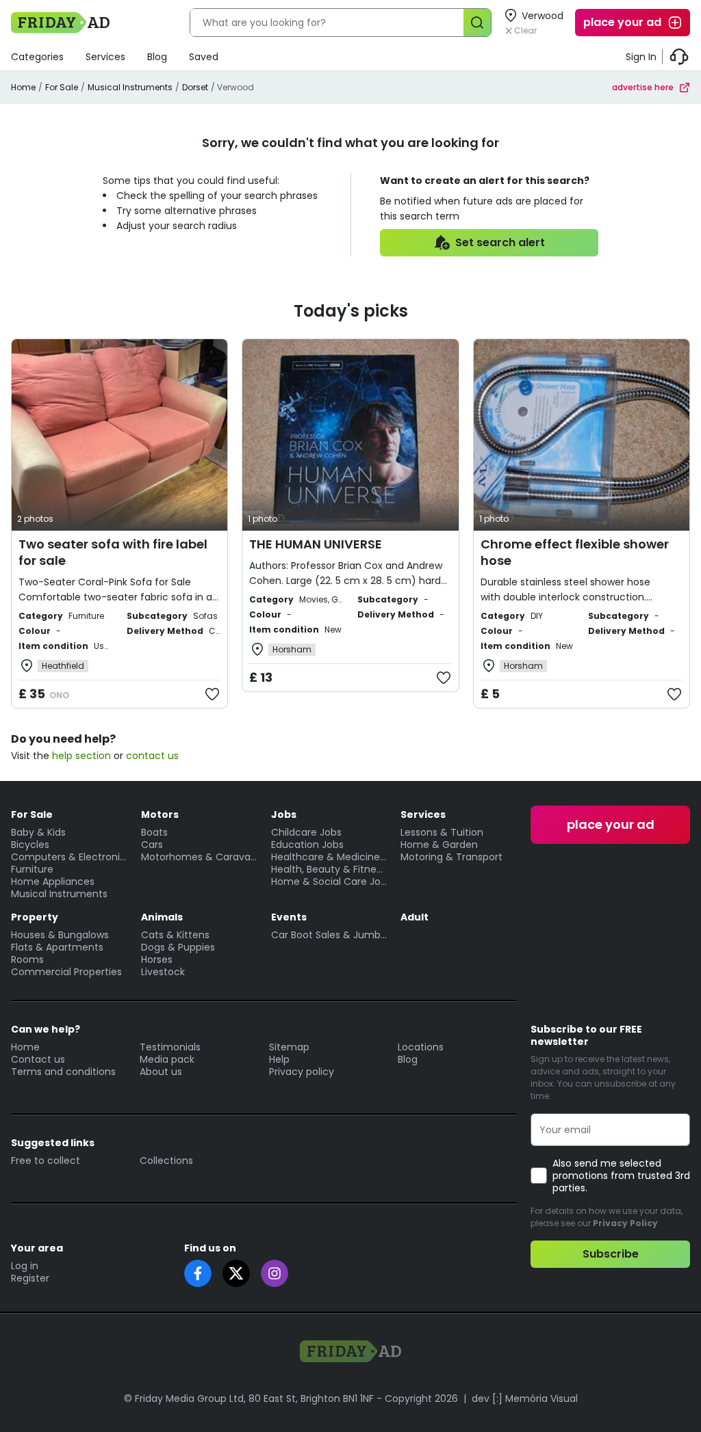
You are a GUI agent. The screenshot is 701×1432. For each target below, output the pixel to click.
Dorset (195, 87)
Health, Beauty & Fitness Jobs (329, 869)
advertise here (643, 87)
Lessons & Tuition (441, 832)
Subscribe (611, 1254)
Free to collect (45, 1160)
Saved (203, 57)
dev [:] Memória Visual (525, 1398)
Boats (154, 832)
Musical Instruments (130, 87)
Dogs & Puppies (178, 947)
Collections (166, 1160)
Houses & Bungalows (60, 935)
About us (161, 1071)
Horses (157, 959)
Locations (421, 1047)
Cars (152, 844)
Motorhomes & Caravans (199, 857)
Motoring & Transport (451, 857)
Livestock (163, 972)
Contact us (38, 1059)
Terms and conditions (63, 1071)
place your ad (622, 22)
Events (289, 917)
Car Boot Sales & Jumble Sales (329, 935)
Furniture (32, 869)
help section (81, 756)
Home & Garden (439, 844)
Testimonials (170, 1047)
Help (279, 1059)
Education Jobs (307, 844)
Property (34, 917)
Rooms (27, 959)
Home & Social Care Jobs (329, 881)
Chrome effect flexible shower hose (575, 552)
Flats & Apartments (57, 947)
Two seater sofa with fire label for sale (112, 552)
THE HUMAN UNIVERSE (315, 544)
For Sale (61, 87)
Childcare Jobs (306, 832)
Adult (414, 917)
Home (23, 87)
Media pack (167, 1059)
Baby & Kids (38, 832)
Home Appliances (52, 881)
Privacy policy (301, 1071)
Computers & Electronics (69, 857)
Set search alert (500, 242)
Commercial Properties (66, 972)
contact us (152, 756)
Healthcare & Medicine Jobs (329, 857)
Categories (37, 57)
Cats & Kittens (175, 935)
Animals (162, 917)
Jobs (283, 814)
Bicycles (30, 844)
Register (30, 1278)
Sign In (641, 57)
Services (105, 57)
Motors (160, 814)
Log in (24, 1266)
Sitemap (289, 1047)
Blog (157, 57)
